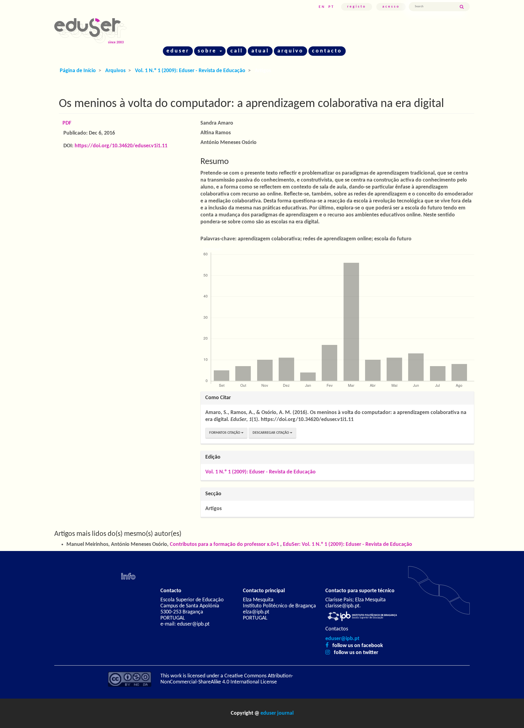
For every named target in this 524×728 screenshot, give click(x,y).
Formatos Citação (225, 433)
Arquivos (115, 71)
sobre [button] (208, 51)
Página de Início (78, 71)
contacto (327, 51)
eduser (177, 51)
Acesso (391, 6)
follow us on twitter (356, 653)
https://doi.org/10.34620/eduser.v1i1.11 (121, 146)
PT (331, 7)
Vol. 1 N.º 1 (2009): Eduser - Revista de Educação (190, 71)
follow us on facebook (357, 646)
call (236, 51)
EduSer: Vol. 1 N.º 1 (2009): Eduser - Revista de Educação (347, 544)
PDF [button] (66, 123)
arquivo (290, 51)
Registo (356, 6)
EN (322, 7)
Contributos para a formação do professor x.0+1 (225, 544)
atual (260, 51)
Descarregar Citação (271, 433)
